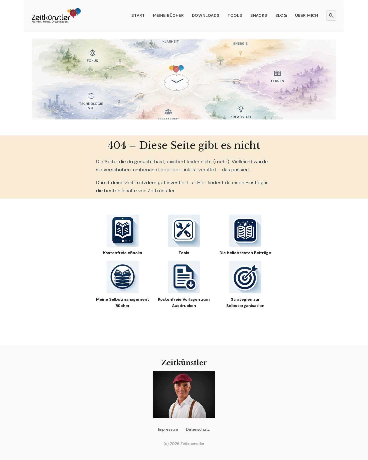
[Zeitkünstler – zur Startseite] (56, 15)
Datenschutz (198, 429)
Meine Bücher (168, 15)
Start (138, 15)
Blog (281, 15)
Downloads (206, 15)
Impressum (168, 429)
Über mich (306, 15)
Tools (235, 15)
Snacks (258, 15)
